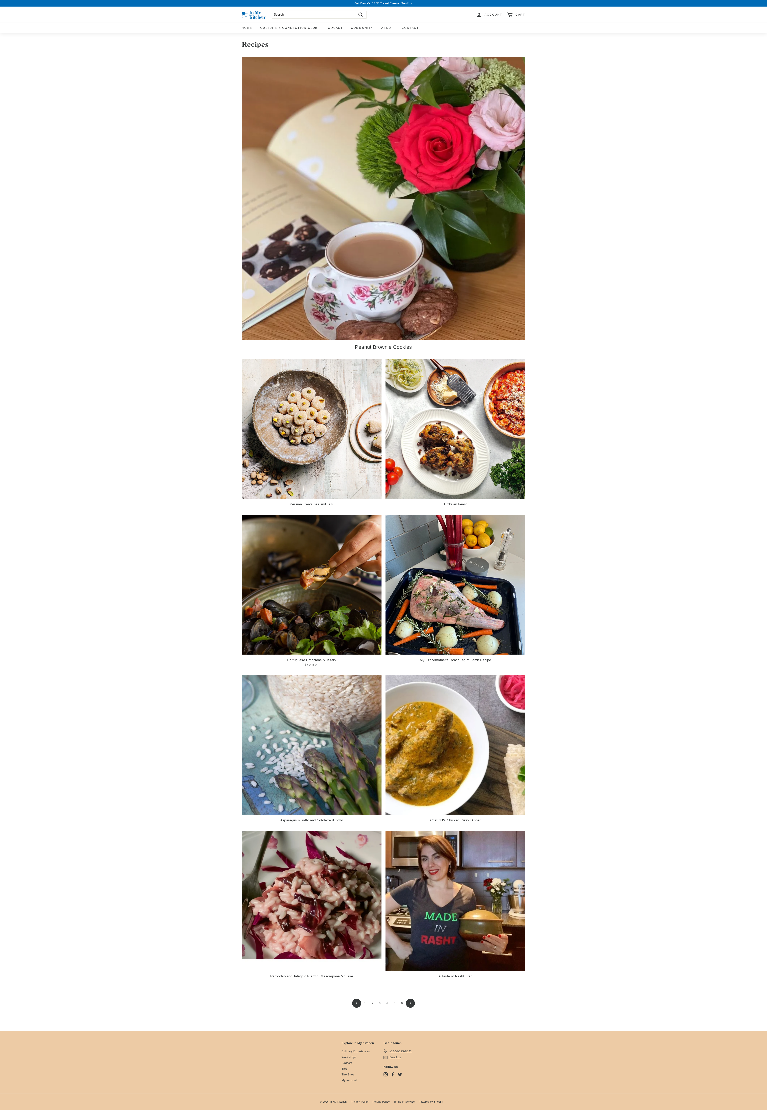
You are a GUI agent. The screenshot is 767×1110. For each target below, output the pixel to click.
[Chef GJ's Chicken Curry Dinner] (455, 745)
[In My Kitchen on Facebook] (393, 1074)
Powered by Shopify (431, 1101)
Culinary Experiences (356, 1051)
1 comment (311, 664)
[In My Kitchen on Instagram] (386, 1074)
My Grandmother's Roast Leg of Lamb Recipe (455, 660)
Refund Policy (381, 1101)
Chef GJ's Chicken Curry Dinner (455, 820)
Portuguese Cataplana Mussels (311, 660)
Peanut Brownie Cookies (383, 347)
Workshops (349, 1057)
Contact (410, 27)
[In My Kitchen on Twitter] (400, 1074)
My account (349, 1080)
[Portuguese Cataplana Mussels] (312, 585)
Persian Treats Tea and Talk (311, 504)
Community (362, 27)
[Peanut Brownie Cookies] (383, 198)
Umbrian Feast (455, 504)
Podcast (334, 27)
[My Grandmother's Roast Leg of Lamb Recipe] (455, 585)
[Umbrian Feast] (455, 429)
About (387, 27)
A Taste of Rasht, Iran (455, 976)
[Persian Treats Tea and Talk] (312, 429)
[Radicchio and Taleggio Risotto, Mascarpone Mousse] (312, 901)
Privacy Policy (360, 1101)
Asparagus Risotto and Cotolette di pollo (311, 820)
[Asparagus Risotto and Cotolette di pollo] (312, 745)
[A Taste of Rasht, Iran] (455, 901)
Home (247, 27)
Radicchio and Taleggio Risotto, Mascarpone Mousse (311, 976)
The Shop (348, 1074)
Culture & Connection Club (289, 27)
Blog (345, 1068)
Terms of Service (404, 1101)
